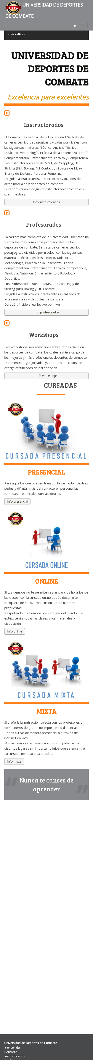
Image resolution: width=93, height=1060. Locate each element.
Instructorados (14, 1056)
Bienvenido (12, 1047)
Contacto (10, 1052)
